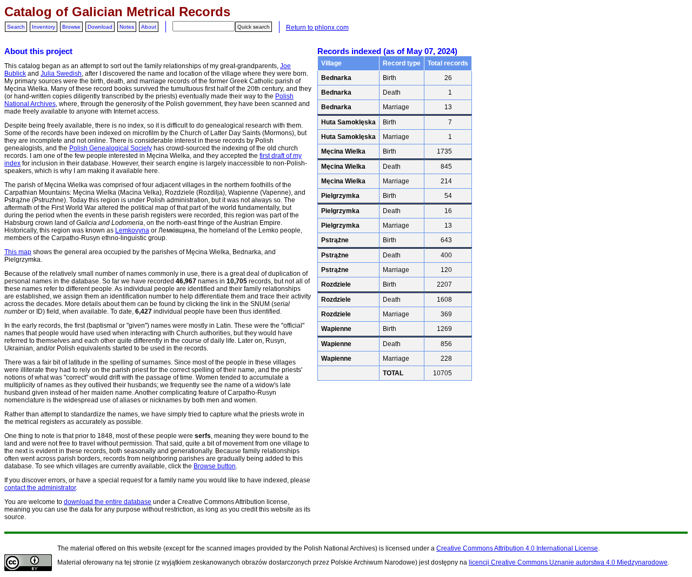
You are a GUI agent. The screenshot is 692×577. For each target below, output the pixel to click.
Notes (126, 27)
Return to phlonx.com (317, 27)
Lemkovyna (132, 230)
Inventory (43, 27)
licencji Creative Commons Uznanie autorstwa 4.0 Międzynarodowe (568, 562)
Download (100, 27)
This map (17, 252)
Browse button (215, 466)
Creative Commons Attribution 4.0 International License (517, 548)
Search (16, 27)
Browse (71, 27)
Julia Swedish (61, 73)
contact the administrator (40, 488)
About (148, 27)
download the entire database (107, 502)
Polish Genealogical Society (110, 148)
